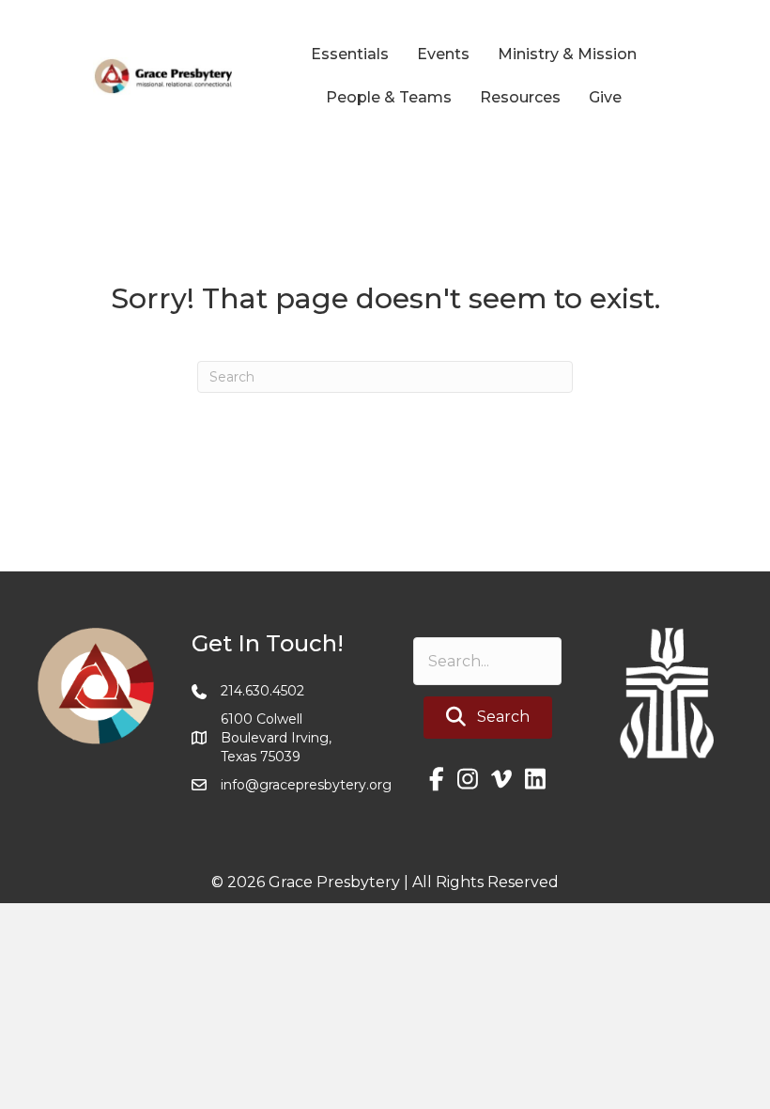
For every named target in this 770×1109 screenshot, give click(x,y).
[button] (488, 717)
